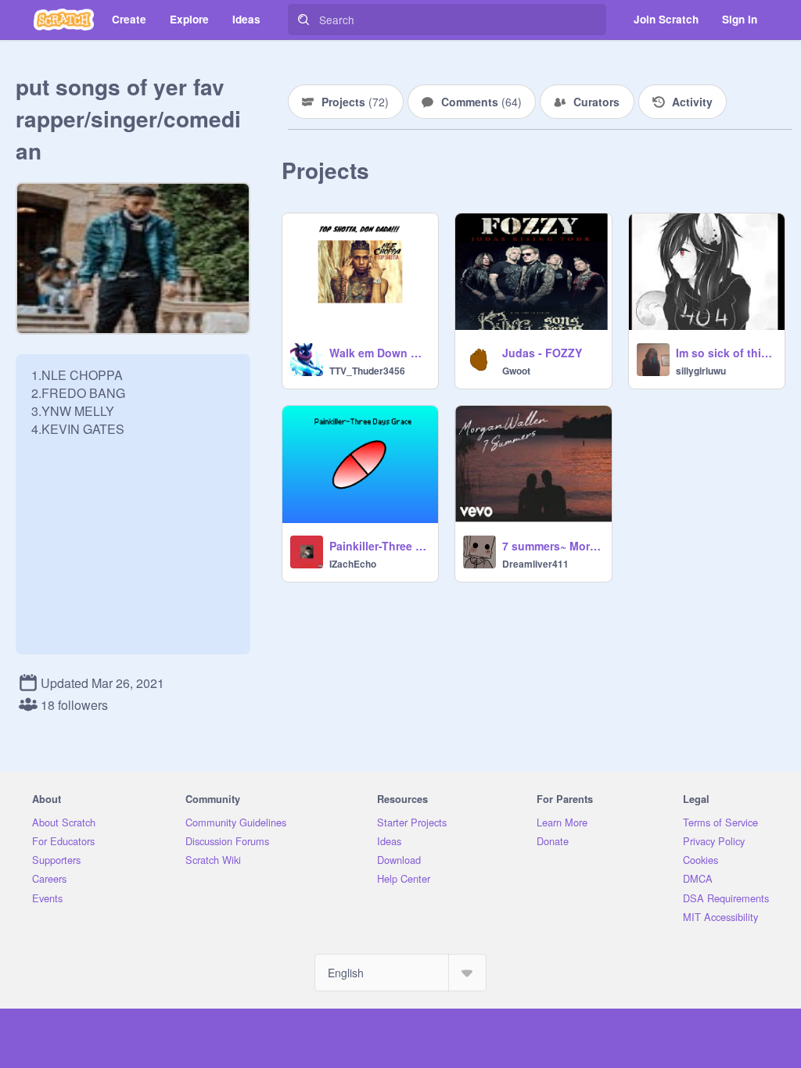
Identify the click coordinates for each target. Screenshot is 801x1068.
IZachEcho (352, 564)
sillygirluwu (701, 371)
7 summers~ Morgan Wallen (552, 546)
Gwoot (516, 371)
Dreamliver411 (535, 564)
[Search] (303, 19)
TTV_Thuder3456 (367, 371)
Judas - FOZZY (542, 352)
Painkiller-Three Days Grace (379, 546)
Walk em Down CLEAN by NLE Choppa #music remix (379, 352)
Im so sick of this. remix (725, 352)
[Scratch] (63, 19)
